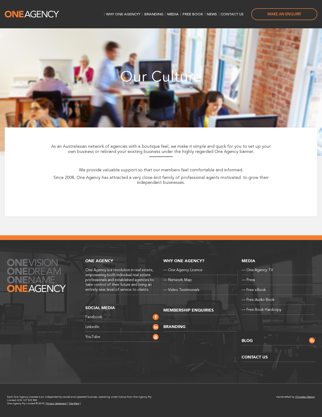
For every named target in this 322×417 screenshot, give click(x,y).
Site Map (74, 403)
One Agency (32, 14)
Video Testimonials (181, 289)
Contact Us (232, 14)
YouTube (92, 336)
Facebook (93, 317)
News (212, 14)
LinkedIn (92, 326)
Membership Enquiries (188, 310)
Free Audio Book (258, 299)
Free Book (192, 14)
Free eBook (254, 289)
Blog (247, 340)
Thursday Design (305, 396)
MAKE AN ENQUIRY (284, 14)
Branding (153, 14)
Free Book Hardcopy (261, 309)
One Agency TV (257, 270)
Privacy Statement (56, 403)
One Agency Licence (182, 270)
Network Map (177, 280)
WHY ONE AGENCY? (123, 14)
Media (173, 14)
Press (248, 280)
